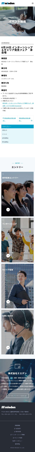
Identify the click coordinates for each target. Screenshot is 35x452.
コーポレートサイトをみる (17, 395)
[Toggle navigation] (33, 3)
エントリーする (11, 213)
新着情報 (17, 425)
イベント (4, 134)
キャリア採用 (18, 438)
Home (14, 31)
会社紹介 (18, 428)
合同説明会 (5, 138)
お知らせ (4, 130)
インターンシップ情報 (18, 434)
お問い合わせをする (12, 351)
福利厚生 (17, 444)
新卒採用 (18, 431)
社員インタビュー (17, 441)
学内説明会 (5, 142)
